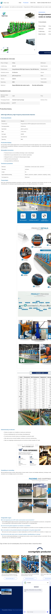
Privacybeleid (5, 609)
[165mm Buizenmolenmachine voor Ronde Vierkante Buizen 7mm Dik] (30, 564)
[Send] (48, 611)
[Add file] (25, 611)
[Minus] (47, 582)
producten (25, 2)
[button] (3, 566)
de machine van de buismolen (16, 7)
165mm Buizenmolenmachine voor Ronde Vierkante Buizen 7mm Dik (30, 575)
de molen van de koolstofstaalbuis (11, 543)
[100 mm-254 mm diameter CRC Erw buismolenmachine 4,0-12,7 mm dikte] (10, 564)
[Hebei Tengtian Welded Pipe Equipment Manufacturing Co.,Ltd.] (4, 2)
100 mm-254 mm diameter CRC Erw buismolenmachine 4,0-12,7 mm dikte (9, 575)
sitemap (10, 609)
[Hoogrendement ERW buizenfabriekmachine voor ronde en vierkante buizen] (18, 28)
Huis (20, 2)
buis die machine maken (26, 543)
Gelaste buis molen (37, 543)
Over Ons (32, 2)
